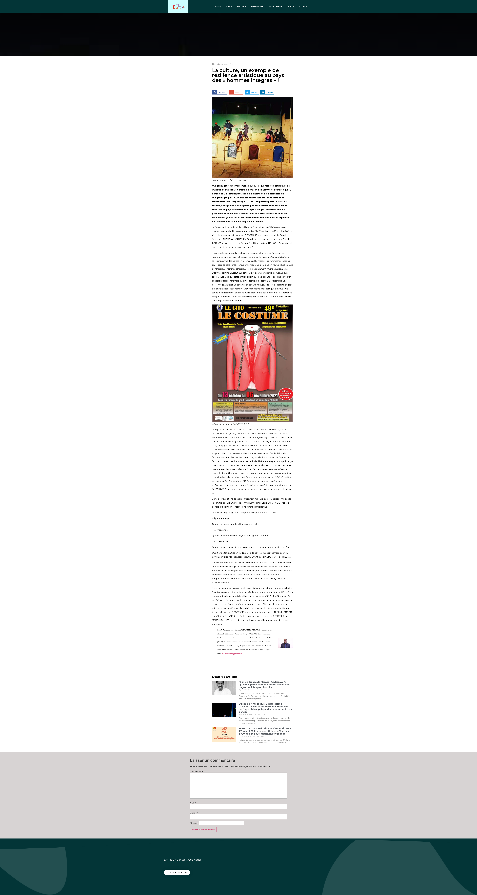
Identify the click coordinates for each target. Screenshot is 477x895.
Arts (228, 6)
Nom (193, 803)
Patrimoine (241, 6)
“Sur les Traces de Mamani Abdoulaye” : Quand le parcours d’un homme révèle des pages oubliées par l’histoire (264, 685)
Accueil (218, 6)
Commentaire (197, 771)
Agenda (291, 6)
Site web (194, 823)
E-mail (194, 813)
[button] (177, 872)
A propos (303, 6)
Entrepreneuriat (276, 6)
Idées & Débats (257, 6)
